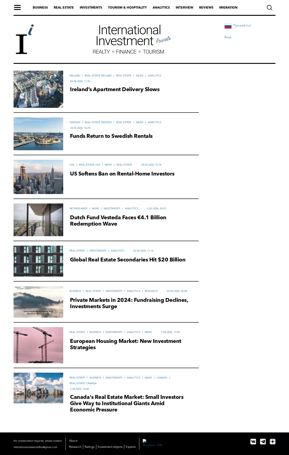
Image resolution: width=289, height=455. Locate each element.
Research (151, 291)
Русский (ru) (242, 25)
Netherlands (78, 208)
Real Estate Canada (83, 383)
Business (40, 7)
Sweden (75, 122)
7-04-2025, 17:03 (170, 332)
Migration (228, 7)
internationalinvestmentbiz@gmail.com (35, 447)
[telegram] (263, 441)
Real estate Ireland (98, 75)
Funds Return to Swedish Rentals (111, 136)
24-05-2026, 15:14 (151, 164)
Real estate (64, 7)
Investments (91, 7)
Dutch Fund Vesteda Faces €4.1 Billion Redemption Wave (118, 220)
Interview (184, 7)
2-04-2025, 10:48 (79, 388)
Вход (227, 37)
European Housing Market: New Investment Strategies (125, 344)
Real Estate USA (89, 164)
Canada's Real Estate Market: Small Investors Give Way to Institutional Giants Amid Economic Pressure (126, 403)
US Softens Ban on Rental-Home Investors (122, 174)
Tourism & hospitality (127, 7)
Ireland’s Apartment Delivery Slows (114, 89)
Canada (161, 377)
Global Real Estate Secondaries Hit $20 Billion (127, 259)
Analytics (161, 7)
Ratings (90, 446)
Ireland (75, 75)
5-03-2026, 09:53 (156, 208)
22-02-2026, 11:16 (143, 250)
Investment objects (110, 446)
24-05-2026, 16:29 (80, 127)
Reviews (206, 7)
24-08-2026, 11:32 (80, 81)
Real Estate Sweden (98, 122)
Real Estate (124, 75)
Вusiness (75, 291)
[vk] (253, 441)
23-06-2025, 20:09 (177, 291)
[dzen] (272, 441)
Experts (131, 446)
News (139, 75)
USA (72, 164)
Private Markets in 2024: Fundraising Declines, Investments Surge (129, 303)
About (73, 440)
